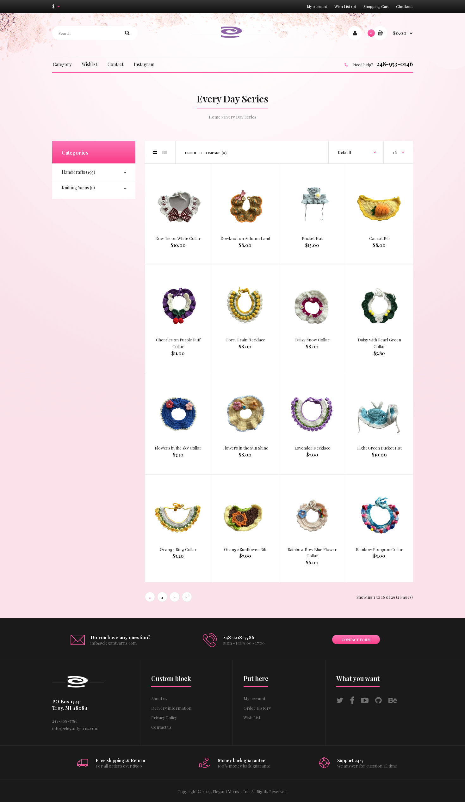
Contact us (161, 727)
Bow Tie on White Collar (178, 238)
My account (254, 698)
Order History (257, 708)
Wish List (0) (345, 6)
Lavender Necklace (312, 447)
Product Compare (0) (205, 152)
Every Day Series (240, 116)
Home (214, 116)
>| (187, 597)
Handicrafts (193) (78, 172)
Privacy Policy (164, 717)
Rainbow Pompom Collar (379, 549)
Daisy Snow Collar (312, 339)
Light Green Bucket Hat (379, 447)
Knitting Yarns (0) (78, 188)
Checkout (404, 6)
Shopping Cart (376, 6)
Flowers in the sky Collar (178, 447)
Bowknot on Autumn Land (245, 238)
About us (159, 698)
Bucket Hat (312, 238)
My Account (317, 6)
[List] (164, 152)
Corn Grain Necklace (245, 339)
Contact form (356, 639)
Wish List (252, 717)
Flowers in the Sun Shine (245, 447)
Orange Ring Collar (178, 549)
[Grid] (155, 152)
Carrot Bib (379, 238)
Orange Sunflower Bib (245, 549)
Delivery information (171, 708)
